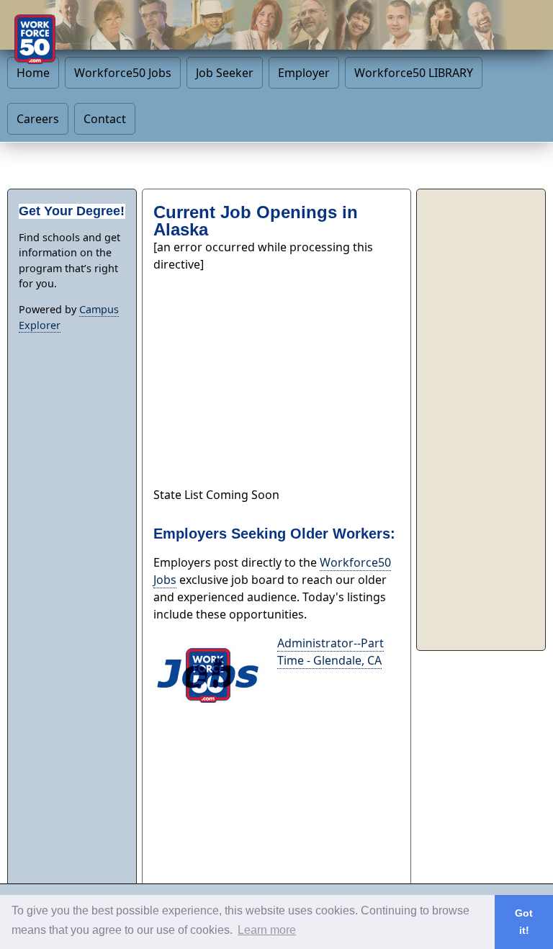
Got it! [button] (524, 921)
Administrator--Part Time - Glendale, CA (330, 651)
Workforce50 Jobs (122, 73)
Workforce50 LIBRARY (413, 73)
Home (33, 73)
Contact (105, 119)
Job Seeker (224, 73)
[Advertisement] (276, 373)
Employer (304, 73)
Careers (38, 119)
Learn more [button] (267, 930)
